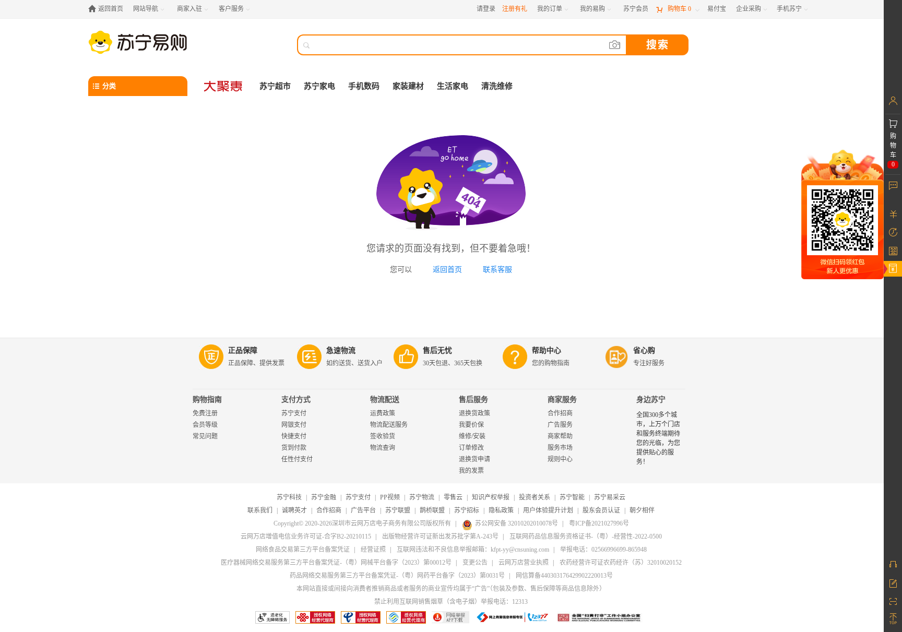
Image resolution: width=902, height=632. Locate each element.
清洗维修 (497, 86)
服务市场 (560, 447)
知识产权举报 (490, 497)
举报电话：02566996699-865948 (603, 549)
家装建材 (408, 86)
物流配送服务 (389, 424)
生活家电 (452, 86)
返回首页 (447, 269)
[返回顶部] (893, 619)
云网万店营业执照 (524, 562)
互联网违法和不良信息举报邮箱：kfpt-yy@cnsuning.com (473, 549)
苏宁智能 (572, 497)
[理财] (893, 214)
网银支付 (293, 424)
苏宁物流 (421, 497)
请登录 (486, 9)
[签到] (893, 250)
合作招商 (560, 413)
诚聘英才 (294, 510)
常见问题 (205, 436)
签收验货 (382, 436)
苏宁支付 (293, 413)
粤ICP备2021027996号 (599, 523)
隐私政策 (501, 510)
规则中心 (560, 459)
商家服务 (562, 399)
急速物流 (340, 350)
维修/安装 (472, 436)
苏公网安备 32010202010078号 (516, 523)
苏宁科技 (289, 497)
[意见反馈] (893, 582)
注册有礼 (514, 9)
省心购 (644, 350)
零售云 (453, 497)
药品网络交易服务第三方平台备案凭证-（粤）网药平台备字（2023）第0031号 (397, 575)
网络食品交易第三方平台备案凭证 (303, 549)
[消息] (893, 185)
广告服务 (560, 424)
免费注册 (205, 413)
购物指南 (207, 399)
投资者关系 (534, 497)
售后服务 (473, 399)
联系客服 (497, 269)
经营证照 (373, 549)
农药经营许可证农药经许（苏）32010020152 (621, 562)
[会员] (893, 101)
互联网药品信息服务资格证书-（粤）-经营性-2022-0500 (585, 536)
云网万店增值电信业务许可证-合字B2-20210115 (306, 536)
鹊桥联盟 (432, 510)
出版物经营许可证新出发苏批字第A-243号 (440, 536)
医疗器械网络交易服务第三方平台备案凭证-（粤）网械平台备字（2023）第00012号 (336, 562)
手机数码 (363, 86)
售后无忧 (437, 350)
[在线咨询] (893, 564)
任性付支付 (297, 459)
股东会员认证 (601, 510)
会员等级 (205, 424)
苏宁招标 (466, 510)
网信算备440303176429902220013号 (564, 575)
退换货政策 (474, 413)
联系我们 (259, 510)
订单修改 (471, 447)
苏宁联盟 (397, 510)
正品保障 (242, 350)
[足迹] (893, 232)
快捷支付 (293, 436)
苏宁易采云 (609, 497)
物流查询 (382, 447)
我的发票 (471, 470)
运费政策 (382, 413)
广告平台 (363, 510)
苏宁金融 (323, 497)
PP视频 (390, 497)
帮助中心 (546, 350)
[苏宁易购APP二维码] (893, 601)
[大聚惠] (224, 86)
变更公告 (475, 562)
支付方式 (296, 399)
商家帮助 (560, 436)
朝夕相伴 (642, 510)
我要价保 (471, 424)
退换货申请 (474, 459)
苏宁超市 (275, 86)
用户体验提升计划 (548, 510)
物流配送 (384, 399)
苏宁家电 (319, 86)
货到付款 (293, 447)
